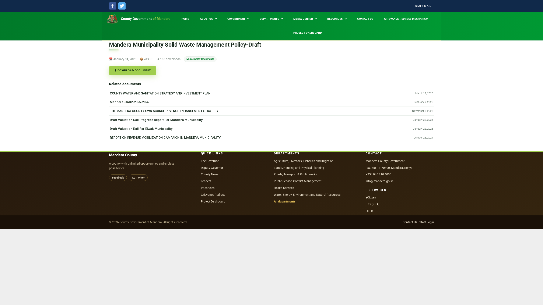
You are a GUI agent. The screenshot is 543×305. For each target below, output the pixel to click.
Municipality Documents (200, 59)
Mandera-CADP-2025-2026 (129, 102)
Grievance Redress (213, 194)
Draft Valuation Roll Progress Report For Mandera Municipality (156, 120)
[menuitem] (423, 6)
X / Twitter (138, 177)
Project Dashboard (213, 201)
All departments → (286, 201)
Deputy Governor (212, 167)
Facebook (118, 177)
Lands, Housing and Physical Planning (299, 167)
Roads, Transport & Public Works (295, 174)
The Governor (210, 161)
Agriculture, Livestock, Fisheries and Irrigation (303, 161)
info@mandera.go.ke (379, 181)
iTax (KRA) (372, 204)
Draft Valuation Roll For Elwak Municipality (141, 129)
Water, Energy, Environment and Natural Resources (307, 194)
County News (209, 174)
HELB (369, 211)
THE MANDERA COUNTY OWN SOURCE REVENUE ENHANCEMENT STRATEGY (164, 111)
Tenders (206, 181)
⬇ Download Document (132, 70)
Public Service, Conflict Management (298, 181)
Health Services (284, 188)
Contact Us (410, 222)
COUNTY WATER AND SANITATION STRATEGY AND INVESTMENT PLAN (160, 93)
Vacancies (207, 188)
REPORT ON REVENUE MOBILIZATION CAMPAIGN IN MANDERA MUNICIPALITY (165, 138)
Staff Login (426, 222)
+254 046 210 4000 (378, 174)
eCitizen (371, 197)
